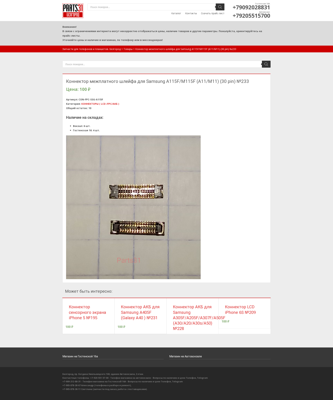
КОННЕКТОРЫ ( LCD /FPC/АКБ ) (100, 103)
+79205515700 (251, 15)
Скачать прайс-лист (212, 13)
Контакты (191, 13)
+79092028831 (251, 7)
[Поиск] (220, 6)
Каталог (176, 13)
